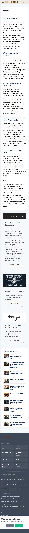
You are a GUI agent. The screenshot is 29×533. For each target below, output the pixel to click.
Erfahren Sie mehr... (15, 264)
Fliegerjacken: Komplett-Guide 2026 (10, 504)
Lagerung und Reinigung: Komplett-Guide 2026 (12, 506)
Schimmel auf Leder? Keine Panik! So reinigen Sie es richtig (17, 356)
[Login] (27, 2)
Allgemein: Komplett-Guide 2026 (9, 501)
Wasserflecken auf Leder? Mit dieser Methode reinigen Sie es (17, 373)
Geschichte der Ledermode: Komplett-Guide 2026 (13, 498)
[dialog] (14, 522)
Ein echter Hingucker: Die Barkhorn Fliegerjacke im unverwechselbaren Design (13, 489)
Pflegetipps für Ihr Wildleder (17, 393)
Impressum (5, 512)
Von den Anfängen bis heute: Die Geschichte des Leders (17, 409)
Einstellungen (14, 523)
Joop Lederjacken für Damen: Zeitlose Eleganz (12, 479)
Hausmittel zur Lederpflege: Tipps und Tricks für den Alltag (17, 424)
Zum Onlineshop (15, 303)
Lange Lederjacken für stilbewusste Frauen (11, 482)
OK (19, 525)
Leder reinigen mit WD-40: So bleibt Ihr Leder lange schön (17, 387)
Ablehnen (10, 525)
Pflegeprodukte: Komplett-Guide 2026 (10, 496)
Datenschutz (5, 515)
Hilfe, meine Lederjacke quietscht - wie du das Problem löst (16, 402)
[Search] (23, 2)
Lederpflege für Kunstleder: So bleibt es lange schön (13, 477)
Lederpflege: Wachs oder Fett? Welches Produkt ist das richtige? (13, 485)
